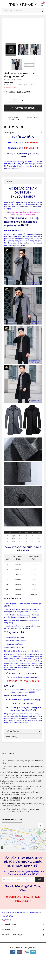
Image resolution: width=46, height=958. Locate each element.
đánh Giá (11, 737)
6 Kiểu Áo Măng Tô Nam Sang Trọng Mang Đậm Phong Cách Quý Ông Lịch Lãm (23, 804)
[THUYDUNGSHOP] (23, 4)
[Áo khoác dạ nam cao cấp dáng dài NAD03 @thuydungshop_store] (11, 49)
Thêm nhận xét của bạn (26, 85)
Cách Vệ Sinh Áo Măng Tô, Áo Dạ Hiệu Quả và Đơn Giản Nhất (23, 767)
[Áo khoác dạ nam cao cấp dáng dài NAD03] (23, 49)
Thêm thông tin (12, 731)
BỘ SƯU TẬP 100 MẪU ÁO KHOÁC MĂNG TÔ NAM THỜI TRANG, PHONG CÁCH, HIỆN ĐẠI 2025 (22, 787)
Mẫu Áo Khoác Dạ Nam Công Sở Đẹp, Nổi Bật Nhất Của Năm (22, 762)
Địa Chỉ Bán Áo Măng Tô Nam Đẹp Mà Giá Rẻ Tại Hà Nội (23, 772)
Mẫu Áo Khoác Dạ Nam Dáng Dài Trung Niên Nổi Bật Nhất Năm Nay (21, 782)
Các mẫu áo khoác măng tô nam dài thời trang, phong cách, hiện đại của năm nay (20, 810)
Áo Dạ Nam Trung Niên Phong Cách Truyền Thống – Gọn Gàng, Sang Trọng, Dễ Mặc (22, 793)
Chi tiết (9, 181)
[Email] (5, 127)
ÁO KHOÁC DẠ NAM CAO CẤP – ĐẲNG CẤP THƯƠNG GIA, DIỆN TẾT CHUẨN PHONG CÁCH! (22, 776)
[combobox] (23, 10)
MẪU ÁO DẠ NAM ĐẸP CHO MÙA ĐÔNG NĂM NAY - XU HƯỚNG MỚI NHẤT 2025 (22, 799)
